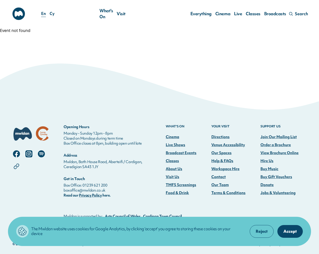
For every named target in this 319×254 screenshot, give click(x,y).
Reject (262, 231)
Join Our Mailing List (278, 136)
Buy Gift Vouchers (276, 176)
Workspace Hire (225, 168)
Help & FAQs (222, 160)
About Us (174, 168)
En (43, 13)
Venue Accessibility (228, 144)
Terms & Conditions (228, 192)
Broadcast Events (181, 152)
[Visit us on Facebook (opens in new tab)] (16, 154)
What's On (106, 13)
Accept (290, 231)
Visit (121, 13)
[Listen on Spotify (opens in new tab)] (41, 154)
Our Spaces (221, 152)
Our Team (220, 184)
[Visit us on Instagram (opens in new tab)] (29, 154)
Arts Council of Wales (122, 216)
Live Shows (175, 144)
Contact (218, 176)
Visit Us (172, 176)
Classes (253, 13)
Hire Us (266, 160)
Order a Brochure (275, 144)
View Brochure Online (279, 152)
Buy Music (269, 168)
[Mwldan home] (31, 134)
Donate (267, 184)
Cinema (222, 13)
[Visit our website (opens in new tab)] (16, 166)
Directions (220, 136)
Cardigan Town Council (162, 216)
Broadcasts (275, 13)
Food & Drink (177, 192)
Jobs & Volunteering (278, 192)
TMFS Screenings (181, 184)
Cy (52, 13)
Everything (201, 13)
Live (238, 13)
